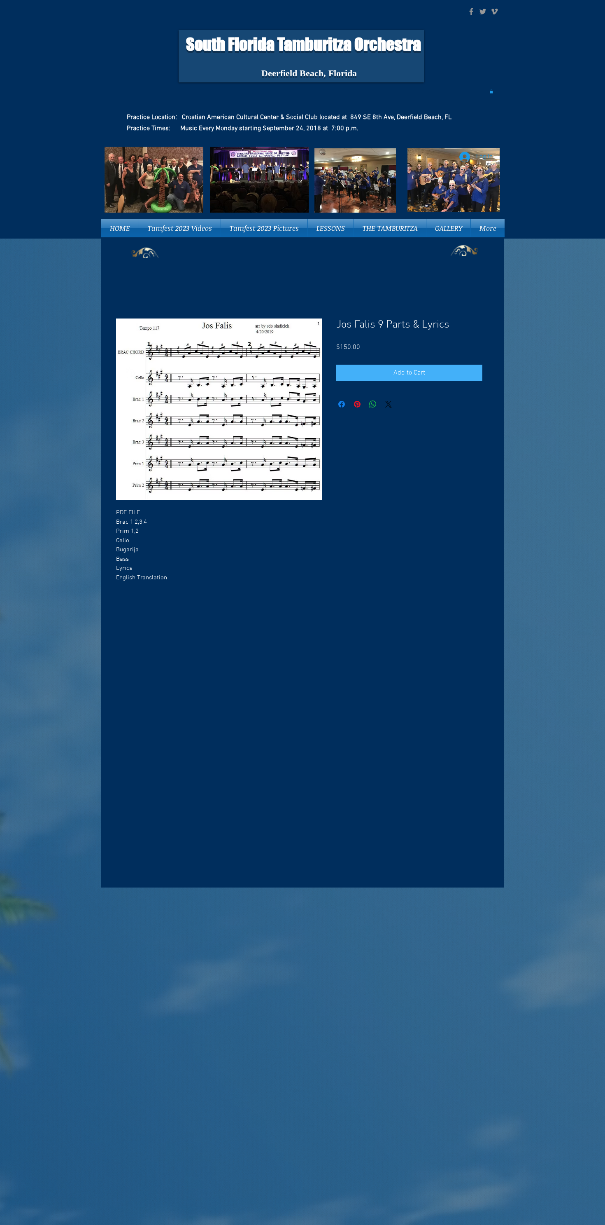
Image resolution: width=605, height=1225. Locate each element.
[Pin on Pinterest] (357, 405)
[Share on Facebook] (342, 405)
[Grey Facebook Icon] (471, 11)
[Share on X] (388, 405)
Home (124, 289)
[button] (491, 91)
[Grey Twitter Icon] (482, 11)
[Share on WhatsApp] (373, 405)
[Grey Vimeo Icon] (494, 11)
